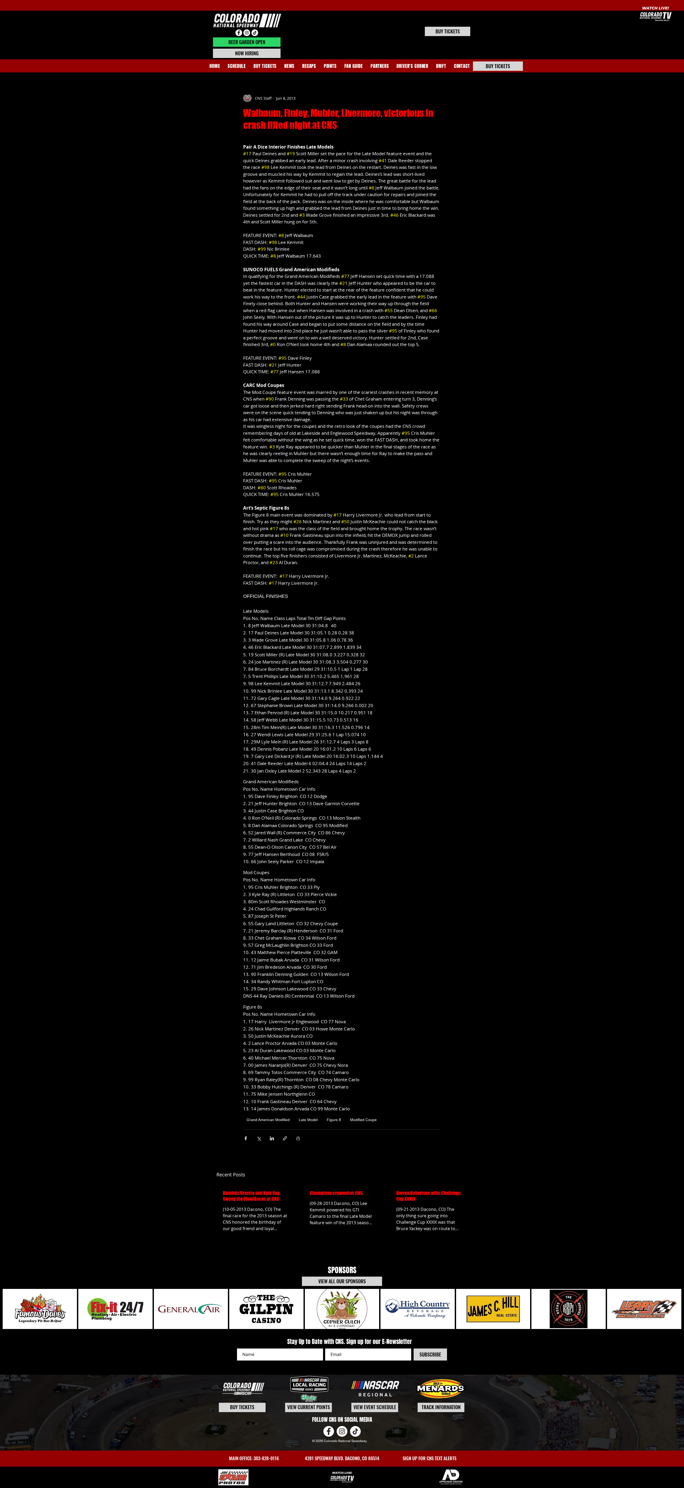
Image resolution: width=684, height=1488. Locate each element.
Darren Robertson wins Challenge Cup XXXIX (428, 1196)
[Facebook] (238, 32)
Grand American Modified (268, 1120)
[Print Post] (298, 1138)
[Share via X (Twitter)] (258, 1138)
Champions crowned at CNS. (336, 1193)
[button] (309, 66)
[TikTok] (254, 32)
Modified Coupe (363, 1120)
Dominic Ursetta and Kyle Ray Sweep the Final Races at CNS (251, 1196)
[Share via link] (284, 1138)
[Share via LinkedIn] (271, 1138)
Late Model (308, 1120)
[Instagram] (246, 32)
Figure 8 (334, 1120)
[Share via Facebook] (245, 1138)
